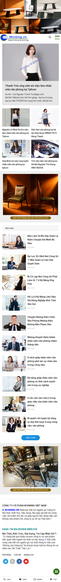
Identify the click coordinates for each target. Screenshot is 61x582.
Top (55, 579)
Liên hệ (17, 555)
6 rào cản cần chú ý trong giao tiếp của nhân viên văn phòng (42, 402)
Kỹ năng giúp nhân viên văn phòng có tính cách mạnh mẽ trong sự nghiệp (42, 381)
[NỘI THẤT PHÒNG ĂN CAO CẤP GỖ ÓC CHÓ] (30, 16)
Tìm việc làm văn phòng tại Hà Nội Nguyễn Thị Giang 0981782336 (44, 164)
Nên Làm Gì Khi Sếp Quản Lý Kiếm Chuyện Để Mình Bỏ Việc (42, 240)
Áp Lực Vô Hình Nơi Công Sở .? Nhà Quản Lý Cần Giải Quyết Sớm (42, 260)
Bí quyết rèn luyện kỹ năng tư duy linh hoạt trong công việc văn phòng (42, 422)
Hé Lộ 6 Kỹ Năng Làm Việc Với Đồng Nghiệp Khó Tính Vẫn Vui (41, 300)
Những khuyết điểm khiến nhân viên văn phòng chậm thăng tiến (42, 341)
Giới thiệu (6, 555)
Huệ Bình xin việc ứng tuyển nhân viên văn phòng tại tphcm (15, 164)
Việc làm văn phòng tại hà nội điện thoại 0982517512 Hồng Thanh (44, 133)
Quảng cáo (29, 555)
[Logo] (14, 37)
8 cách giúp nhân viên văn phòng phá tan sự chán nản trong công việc (42, 361)
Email (40, 579)
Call (9, 579)
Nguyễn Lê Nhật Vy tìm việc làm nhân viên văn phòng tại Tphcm (15, 133)
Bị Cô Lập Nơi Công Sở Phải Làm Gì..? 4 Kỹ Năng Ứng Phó (42, 280)
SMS (25, 579)
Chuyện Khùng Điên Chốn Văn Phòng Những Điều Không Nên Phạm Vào (41, 321)
